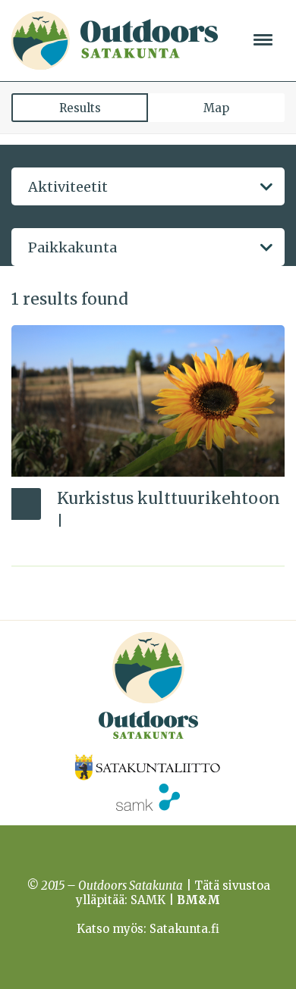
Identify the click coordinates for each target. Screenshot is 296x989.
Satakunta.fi (184, 929)
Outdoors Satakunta (114, 40)
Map (216, 108)
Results (80, 108)
